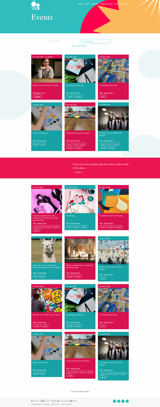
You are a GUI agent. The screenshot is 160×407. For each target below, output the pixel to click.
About (87, 4)
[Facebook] (114, 401)
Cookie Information (66, 404)
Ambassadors (106, 4)
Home (80, 4)
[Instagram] (118, 401)
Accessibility (45, 404)
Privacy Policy (55, 404)
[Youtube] (127, 401)
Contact (125, 4)
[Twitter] (122, 401)
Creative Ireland (36, 404)
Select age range (79, 46)
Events (95, 4)
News (116, 4)
